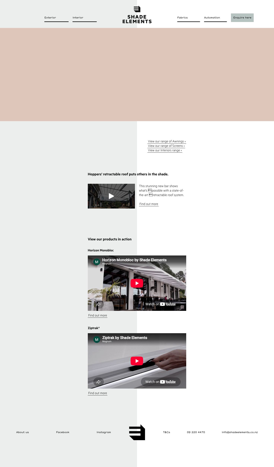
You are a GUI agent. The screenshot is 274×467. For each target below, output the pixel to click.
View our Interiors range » (165, 150)
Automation (212, 17)
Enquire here (242, 17)
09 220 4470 (196, 432)
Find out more (148, 204)
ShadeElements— (137, 14)
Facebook (62, 432)
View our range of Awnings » (167, 141)
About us (22, 432)
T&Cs (166, 432)
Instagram (104, 432)
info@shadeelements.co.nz (240, 432)
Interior (78, 17)
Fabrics (182, 17)
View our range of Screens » (166, 146)
